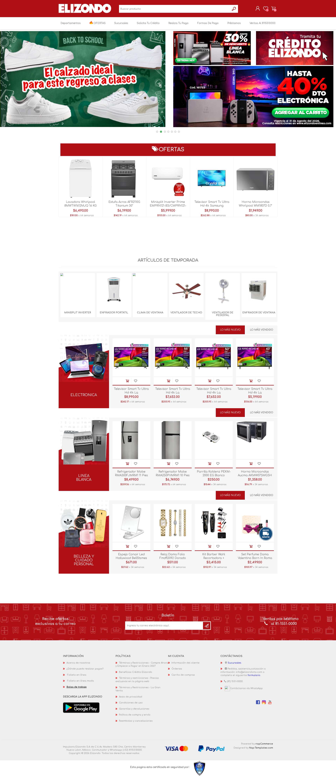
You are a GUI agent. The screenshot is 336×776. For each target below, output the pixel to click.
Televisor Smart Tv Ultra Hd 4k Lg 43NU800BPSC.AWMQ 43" (255, 392)
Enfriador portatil (114, 312)
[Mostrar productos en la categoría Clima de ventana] (150, 290)
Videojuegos (84, 355)
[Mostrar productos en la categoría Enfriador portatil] (114, 290)
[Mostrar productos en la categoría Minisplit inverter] (77, 290)
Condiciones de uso (131, 702)
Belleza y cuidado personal (84, 560)
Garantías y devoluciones (134, 709)
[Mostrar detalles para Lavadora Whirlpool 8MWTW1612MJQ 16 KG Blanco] (80, 179)
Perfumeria (83, 526)
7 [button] (179, 132)
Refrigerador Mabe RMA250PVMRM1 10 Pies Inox (173, 475)
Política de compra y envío (134, 715)
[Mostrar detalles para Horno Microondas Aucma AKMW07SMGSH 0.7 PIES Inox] (255, 440)
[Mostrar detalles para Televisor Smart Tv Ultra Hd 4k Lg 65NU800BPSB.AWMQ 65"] (131, 357)
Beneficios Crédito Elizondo (135, 672)
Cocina (83, 455)
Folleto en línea (76, 675)
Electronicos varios (84, 367)
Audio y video (83, 349)
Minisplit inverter (77, 312)
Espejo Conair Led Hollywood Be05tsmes (131, 556)
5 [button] (172, 132)
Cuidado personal (83, 544)
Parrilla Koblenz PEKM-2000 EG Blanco (214, 473)
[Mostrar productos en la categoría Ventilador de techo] (186, 290)
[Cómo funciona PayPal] (211, 748)
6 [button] (175, 132)
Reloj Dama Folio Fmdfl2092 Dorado (172, 556)
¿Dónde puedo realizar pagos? (85, 669)
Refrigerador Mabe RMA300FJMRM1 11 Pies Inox (131, 475)
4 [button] (168, 132)
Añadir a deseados (135, 381)
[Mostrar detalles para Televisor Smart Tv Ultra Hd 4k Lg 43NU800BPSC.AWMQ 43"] (255, 357)
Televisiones (83, 343)
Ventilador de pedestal (222, 314)
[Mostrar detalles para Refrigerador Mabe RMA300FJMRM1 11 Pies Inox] (131, 440)
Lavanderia (83, 461)
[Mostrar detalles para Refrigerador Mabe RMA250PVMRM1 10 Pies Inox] (173, 440)
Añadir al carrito (127, 381)
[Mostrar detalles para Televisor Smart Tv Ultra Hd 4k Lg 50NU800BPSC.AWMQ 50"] (214, 357)
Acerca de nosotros (78, 663)
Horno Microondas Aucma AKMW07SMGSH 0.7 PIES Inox (255, 475)
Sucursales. (235, 663)
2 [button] (161, 131)
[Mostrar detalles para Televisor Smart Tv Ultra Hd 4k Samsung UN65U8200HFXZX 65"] (212, 179)
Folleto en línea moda (80, 681)
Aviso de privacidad (130, 697)
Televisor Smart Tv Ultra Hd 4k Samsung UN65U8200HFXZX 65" (211, 205)
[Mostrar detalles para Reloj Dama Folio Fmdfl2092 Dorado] (173, 523)
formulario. (254, 675)
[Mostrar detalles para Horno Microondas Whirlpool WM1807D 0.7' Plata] (255, 179)
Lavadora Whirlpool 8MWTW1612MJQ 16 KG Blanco (80, 205)
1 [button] (157, 132)
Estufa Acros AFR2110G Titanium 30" (124, 203)
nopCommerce (264, 744)
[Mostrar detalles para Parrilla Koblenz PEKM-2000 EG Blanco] (214, 440)
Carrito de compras (273, 8)
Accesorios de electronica (84, 372)
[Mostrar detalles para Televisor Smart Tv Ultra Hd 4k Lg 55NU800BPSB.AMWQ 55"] (173, 357)
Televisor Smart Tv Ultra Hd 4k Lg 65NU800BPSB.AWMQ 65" (131, 392)
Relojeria (84, 532)
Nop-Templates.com (261, 748)
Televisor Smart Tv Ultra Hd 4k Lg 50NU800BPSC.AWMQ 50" (213, 392)
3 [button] (165, 132)
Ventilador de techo (186, 312)
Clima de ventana (150, 312)
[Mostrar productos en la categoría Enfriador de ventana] (258, 290)
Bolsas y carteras (84, 538)
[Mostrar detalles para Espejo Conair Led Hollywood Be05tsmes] (131, 523)
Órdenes (177, 669)
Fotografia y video (83, 361)
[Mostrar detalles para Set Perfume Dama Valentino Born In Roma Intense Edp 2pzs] (255, 523)
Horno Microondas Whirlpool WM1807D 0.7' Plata (255, 205)
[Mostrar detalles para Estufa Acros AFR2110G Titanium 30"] (124, 179)
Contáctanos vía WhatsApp (246, 688)
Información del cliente (186, 663)
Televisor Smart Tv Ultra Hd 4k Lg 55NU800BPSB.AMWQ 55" (172, 392)
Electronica (84, 395)
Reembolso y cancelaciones (136, 721)
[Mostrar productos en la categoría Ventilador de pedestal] (222, 290)
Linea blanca (83, 478)
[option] (168, 79)
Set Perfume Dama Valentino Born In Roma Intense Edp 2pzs (255, 558)
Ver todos (84, 378)
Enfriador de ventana (258, 312)
